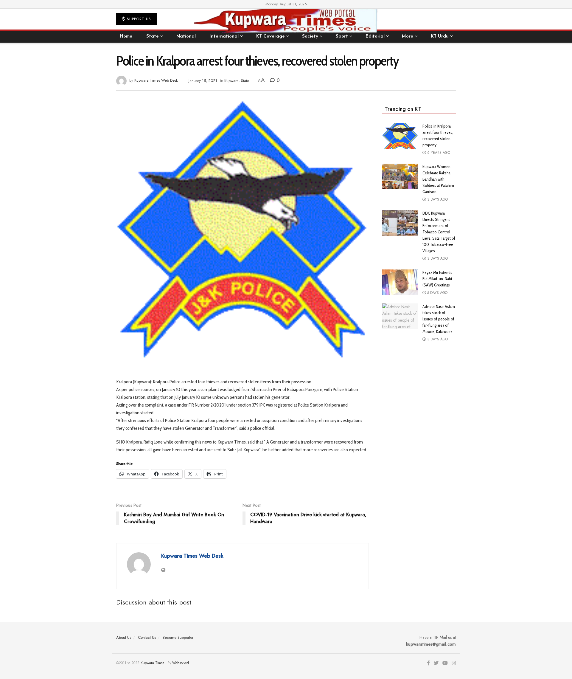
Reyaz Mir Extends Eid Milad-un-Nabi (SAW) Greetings (437, 279)
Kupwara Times (152, 663)
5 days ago (436, 292)
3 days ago (437, 199)
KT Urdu (440, 36)
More (407, 36)
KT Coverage (270, 36)
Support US (138, 19)
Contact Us (147, 637)
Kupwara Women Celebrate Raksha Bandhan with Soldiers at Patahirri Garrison (438, 179)
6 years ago (438, 152)
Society (310, 36)
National (186, 36)
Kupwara (231, 80)
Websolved (180, 663)
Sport (342, 36)
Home (126, 36)
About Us (123, 637)
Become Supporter (178, 637)
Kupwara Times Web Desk (156, 80)
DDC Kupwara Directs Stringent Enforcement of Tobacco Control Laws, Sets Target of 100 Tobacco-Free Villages (438, 231)
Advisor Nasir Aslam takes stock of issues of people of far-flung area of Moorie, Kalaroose (438, 319)
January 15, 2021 (203, 80)
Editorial (375, 36)
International (224, 36)
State (152, 36)
